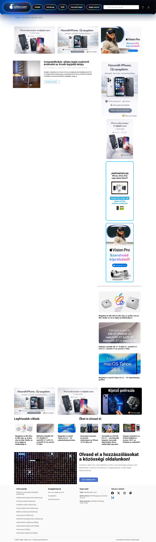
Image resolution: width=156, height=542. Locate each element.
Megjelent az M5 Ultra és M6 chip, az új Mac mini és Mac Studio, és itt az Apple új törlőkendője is (119, 317)
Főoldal (37, 7)
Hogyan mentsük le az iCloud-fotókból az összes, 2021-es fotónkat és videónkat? (131, 439)
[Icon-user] (148, 7)
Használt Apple (76, 7)
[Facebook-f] (112, 493)
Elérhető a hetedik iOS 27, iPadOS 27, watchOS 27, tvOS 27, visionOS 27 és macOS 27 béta (118, 348)
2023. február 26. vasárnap (54, 68)
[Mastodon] (130, 493)
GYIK (62, 7)
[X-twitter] (118, 493)
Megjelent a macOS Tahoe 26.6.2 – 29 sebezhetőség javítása (66, 438)
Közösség (50, 7)
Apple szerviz (94, 7)
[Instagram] (124, 493)
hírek (69, 68)
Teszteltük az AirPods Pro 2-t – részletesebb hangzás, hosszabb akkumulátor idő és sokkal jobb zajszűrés (110, 440)
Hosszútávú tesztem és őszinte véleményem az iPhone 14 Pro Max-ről (89, 439)
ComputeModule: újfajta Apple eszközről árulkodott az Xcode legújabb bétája (66, 63)
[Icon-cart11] (143, 7)
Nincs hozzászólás (80, 68)
